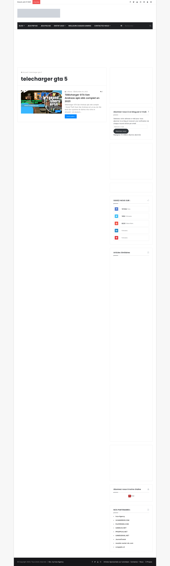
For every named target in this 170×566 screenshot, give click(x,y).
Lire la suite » (70, 116)
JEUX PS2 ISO (46, 26)
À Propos (148, 562)
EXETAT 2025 (59, 26)
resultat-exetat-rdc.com (124, 543)
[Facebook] (130, 2)
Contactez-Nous (101, 26)
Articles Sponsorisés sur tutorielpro (116, 562)
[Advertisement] (85, 48)
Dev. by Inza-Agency (56, 562)
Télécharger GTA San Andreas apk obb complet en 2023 (82, 98)
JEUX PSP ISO (33, 26)
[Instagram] (140, 2)
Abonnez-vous (121, 131)
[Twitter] (133, 2)
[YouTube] (137, 2)
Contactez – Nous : (137, 562)
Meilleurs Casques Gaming (79, 26)
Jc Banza (69, 91)
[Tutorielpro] (38, 13)
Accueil (25, 72)
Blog (21, 26)
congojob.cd (120, 547)
